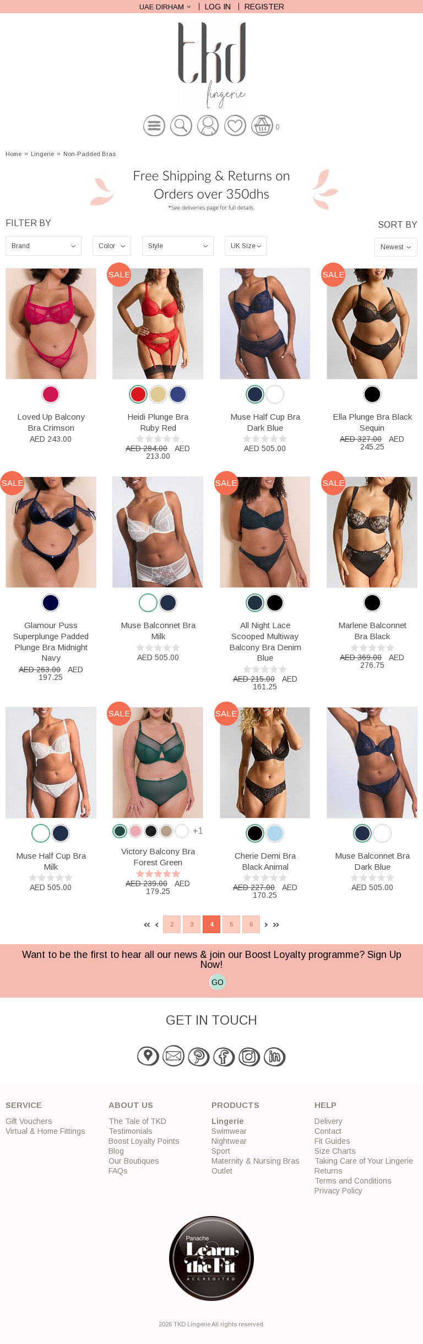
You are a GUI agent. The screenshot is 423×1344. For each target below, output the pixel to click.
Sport (221, 1151)
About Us (131, 1105)
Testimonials (131, 1131)
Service (24, 1105)
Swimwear (229, 1131)
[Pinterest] (199, 1064)
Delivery (328, 1121)
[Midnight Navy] (50, 602)
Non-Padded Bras (89, 154)
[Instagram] (249, 1064)
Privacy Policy (338, 1190)
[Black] (372, 602)
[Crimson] (50, 394)
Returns (328, 1170)
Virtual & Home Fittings (45, 1131)
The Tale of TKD (137, 1121)
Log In (218, 6)
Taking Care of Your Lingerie (363, 1160)
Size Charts (335, 1151)
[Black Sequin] (372, 394)
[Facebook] (224, 1064)
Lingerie (42, 154)
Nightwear (229, 1141)
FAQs (118, 1170)
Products (235, 1105)
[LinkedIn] (275, 1064)
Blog (116, 1151)
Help (325, 1105)
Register (264, 6)
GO (218, 982)
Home (13, 154)
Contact (327, 1131)
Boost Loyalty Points (144, 1141)
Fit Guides (332, 1141)
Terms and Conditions (353, 1180)
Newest (392, 247)
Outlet (222, 1170)
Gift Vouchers (29, 1121)
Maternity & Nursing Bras (256, 1160)
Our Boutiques (134, 1160)
